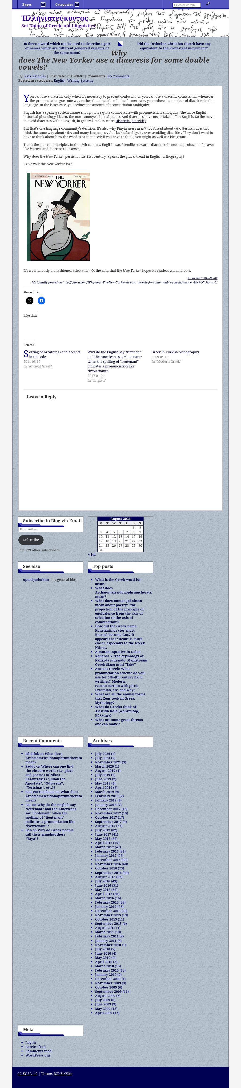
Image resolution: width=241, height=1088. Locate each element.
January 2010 (105, 974)
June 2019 (103, 779)
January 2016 (105, 906)
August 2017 (105, 826)
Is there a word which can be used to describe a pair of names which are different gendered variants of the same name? (67, 48)
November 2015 (108, 915)
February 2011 (107, 936)
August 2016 (105, 877)
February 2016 (107, 902)
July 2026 (102, 753)
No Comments (118, 76)
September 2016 (108, 872)
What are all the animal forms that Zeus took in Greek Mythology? (120, 698)
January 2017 (105, 855)
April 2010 (103, 962)
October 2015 (106, 919)
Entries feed (35, 1046)
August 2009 (105, 995)
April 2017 (103, 843)
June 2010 (103, 953)
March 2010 (104, 966)
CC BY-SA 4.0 (27, 1073)
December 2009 (107, 978)
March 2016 (104, 898)
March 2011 (104, 932)
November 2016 (108, 864)
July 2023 (102, 758)
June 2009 (103, 1004)
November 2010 (108, 945)
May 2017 (102, 838)
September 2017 (108, 821)
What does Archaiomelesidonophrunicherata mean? (123, 592)
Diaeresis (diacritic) (131, 121)
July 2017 (102, 830)
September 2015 (108, 923)
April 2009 (103, 1013)
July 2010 (102, 949)
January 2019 (105, 800)
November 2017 (108, 813)
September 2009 (108, 991)
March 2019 (104, 791)
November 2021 (108, 762)
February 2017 (107, 851)
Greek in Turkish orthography (175, 352)
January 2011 (105, 940)
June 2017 (103, 834)
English (59, 80)
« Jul (92, 554)
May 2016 (102, 889)
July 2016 (102, 881)
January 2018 (105, 804)
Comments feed (38, 1051)
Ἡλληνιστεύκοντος (54, 18)
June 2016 (103, 885)
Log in (30, 1042)
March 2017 (104, 847)
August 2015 (105, 927)
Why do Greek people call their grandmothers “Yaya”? (49, 834)
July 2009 (102, 1000)
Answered (202, 278)
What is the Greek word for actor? (118, 581)
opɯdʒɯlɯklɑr (36, 579)
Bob (28, 830)
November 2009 (108, 983)
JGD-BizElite (63, 1073)
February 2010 (107, 970)
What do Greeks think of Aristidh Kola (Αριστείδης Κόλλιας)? (117, 711)
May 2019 (102, 783)
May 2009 (102, 1008)
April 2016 (103, 894)
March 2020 (104, 766)
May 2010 (102, 957)
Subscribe (31, 540)
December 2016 (107, 859)
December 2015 (107, 911)
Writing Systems (80, 80)
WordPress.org (37, 1055)
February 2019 (107, 796)
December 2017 (107, 809)
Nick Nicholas (35, 76)
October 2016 (106, 868)
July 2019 (102, 775)
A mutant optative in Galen (118, 652)
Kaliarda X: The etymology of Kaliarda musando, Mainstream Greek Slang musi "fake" (121, 660)
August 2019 (105, 770)
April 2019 (103, 787)
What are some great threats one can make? (119, 721)
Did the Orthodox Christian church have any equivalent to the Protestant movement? (174, 45)
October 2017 (106, 817)
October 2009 (106, 987)
